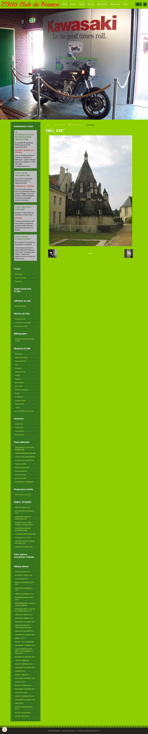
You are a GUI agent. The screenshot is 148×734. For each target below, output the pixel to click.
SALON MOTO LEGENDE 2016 (25, 678)
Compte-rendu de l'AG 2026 (24, 460)
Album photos (102, 4)
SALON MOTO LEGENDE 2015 (25, 668)
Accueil (64, 4)
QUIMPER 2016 (20, 671)
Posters (17, 375)
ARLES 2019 (19, 703)
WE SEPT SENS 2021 (22, 716)
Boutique (91, 4)
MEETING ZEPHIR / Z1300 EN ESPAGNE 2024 (25, 542)
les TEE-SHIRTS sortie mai (24, 411)
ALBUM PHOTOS (59, 125)
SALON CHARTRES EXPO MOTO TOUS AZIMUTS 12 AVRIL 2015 (24, 651)
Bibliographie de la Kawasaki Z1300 (24, 340)
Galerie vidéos (115, 4)
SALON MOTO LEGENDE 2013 (25, 635)
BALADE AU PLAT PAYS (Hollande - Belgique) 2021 (24, 524)
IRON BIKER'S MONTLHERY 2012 (24, 599)
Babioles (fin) (19, 404)
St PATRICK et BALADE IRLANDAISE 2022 (23, 529)
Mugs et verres (20, 372)
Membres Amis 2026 (22, 467)
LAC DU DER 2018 (21, 693)
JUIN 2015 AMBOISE (22, 660)
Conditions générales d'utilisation (88, 731)
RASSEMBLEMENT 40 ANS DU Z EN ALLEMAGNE (25, 604)
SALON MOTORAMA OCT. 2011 (24, 589)
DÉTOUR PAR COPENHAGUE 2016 (24, 512)
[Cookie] (4, 729)
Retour (91, 253)
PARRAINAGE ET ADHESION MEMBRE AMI (24, 449)
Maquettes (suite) (21, 357)
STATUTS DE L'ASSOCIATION (25, 457)
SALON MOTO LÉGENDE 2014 (25, 645)
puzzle (17, 393)
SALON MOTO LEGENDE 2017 (25, 689)
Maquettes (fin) (20, 361)
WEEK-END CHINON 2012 (76, 125)
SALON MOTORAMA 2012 (24, 618)
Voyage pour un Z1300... (23, 537)
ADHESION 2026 (20, 306)
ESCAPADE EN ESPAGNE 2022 (25, 534)
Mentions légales (54, 731)
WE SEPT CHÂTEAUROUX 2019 (24, 708)
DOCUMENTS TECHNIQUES (24, 482)
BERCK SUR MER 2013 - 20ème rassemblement (23, 626)
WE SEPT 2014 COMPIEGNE (24, 642)
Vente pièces (19, 431)
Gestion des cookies (68, 731)
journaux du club (20, 478)
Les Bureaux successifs (23, 322)
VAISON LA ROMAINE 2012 (24, 594)
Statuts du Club (20, 319)
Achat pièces (19, 435)
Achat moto (19, 424)
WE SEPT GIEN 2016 (22, 675)
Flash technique (20, 475)
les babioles (19, 397)
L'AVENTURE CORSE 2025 (24, 547)
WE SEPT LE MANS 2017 (23, 685)
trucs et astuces (20, 278)
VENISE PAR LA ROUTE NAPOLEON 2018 (23, 518)
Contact (73, 4)
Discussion (18, 281)
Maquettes (19, 354)
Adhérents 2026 (20, 464)
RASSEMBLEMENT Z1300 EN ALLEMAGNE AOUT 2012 (25, 610)
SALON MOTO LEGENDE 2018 (25, 700)
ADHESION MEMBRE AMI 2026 (25, 453)
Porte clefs (19, 386)
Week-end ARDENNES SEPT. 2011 (24, 583)
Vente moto (19, 427)
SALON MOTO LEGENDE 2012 (25, 622)
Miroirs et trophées (21, 390)
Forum (125, 4)
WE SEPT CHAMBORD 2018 (24, 696)
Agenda (82, 4)
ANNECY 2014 (20, 638)
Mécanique (19, 274)
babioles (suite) (20, 400)
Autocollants (19, 382)
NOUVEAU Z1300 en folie (23, 575)
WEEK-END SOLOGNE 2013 (24, 631)
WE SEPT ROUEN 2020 (22, 713)
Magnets (18, 379)
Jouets (17, 407)
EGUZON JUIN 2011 (21, 579)
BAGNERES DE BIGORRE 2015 (25, 657)
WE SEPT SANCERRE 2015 (24, 664)
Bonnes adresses (21, 471)
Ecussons (18, 368)
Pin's (16, 365)
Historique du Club (21, 326)
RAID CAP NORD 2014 (22, 507)
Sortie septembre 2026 (23, 495)
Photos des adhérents (22, 572)
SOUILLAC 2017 (20, 682)
